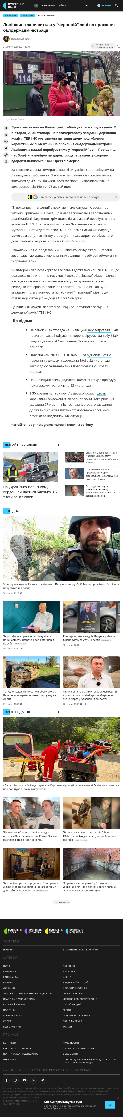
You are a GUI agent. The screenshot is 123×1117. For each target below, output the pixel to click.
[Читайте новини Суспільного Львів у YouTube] (24, 1080)
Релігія (67, 1010)
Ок (109, 1104)
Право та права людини (19, 999)
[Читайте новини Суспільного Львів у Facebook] (6, 1080)
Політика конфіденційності (22, 1053)
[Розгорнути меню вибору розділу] (36, 5)
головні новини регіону (73, 424)
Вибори (8, 982)
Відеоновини (12, 1026)
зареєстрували (99, 330)
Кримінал (9, 971)
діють (101, 393)
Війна (62, 5)
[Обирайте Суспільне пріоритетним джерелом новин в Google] (6, 161)
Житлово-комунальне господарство (28, 993)
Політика (9, 1010)
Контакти (9, 1042)
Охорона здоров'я (47, 15)
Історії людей (72, 1004)
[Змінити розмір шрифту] (118, 46)
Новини (8, 949)
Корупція (69, 965)
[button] (6, 128)
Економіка (10, 976)
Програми (9, 1059)
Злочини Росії (12, 1015)
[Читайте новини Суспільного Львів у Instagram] (15, 1080)
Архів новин (71, 1042)
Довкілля (9, 987)
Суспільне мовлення (17, 1048)
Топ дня (68, 1026)
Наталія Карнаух (20, 38)
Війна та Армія (72, 1021)
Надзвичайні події (75, 982)
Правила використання (78, 1048)
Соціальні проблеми (76, 1015)
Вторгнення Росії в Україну (80, 949)
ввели (56, 380)
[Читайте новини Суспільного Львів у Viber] (33, 1080)
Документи (70, 1053)
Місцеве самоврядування (80, 999)
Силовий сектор (14, 1004)
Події (6, 965)
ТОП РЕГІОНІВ (10, 15)
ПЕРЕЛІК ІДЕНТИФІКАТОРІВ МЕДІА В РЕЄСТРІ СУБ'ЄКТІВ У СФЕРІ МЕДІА (89, 1061)
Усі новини (48, 5)
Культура (69, 971)
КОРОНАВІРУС (27, 15)
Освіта (67, 976)
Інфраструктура (73, 993)
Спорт (7, 1021)
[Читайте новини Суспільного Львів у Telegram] (42, 1080)
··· (86, 5)
